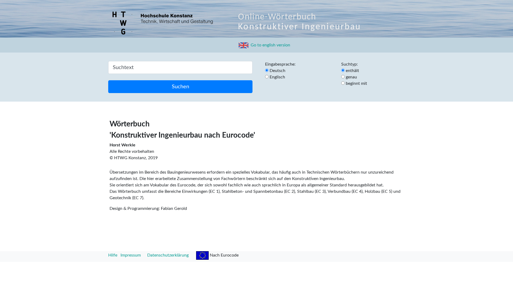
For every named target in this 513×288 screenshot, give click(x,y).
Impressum (131, 255)
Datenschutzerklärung (168, 255)
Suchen (180, 86)
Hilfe (112, 255)
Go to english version (269, 45)
